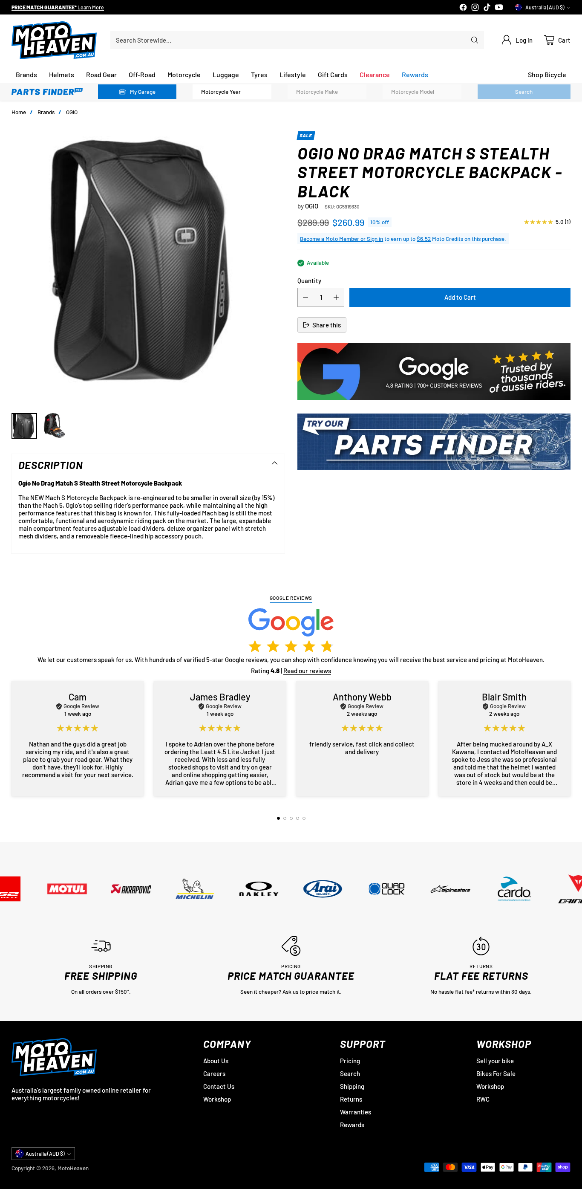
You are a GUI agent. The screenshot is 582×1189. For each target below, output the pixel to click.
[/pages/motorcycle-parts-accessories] (433, 442)
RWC (483, 1099)
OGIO (72, 112)
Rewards (352, 1124)
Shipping (352, 1086)
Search (350, 1073)
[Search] (474, 40)
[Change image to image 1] (24, 426)
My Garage (143, 91)
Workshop (217, 1099)
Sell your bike (495, 1061)
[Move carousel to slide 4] (297, 818)
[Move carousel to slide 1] (278, 818)
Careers (214, 1073)
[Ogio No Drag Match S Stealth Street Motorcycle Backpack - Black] (148, 267)
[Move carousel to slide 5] (304, 818)
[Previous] (14, 738)
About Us (215, 1061)
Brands (46, 112)
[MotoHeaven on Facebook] (463, 8)
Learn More (95, 6)
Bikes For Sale (496, 1073)
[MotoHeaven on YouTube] (499, 8)
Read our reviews (307, 670)
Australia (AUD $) (545, 7)
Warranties (355, 1112)
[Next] (568, 738)
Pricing (350, 1061)
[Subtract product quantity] (305, 297)
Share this (326, 325)
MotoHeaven (73, 1168)
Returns (351, 1099)
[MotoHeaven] (54, 40)
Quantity (309, 280)
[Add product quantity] (336, 297)
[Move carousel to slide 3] (291, 818)
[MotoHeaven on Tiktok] (487, 8)
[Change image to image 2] (55, 426)
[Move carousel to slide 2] (284, 818)
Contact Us (218, 1086)
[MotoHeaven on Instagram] (475, 8)
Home (19, 112)
